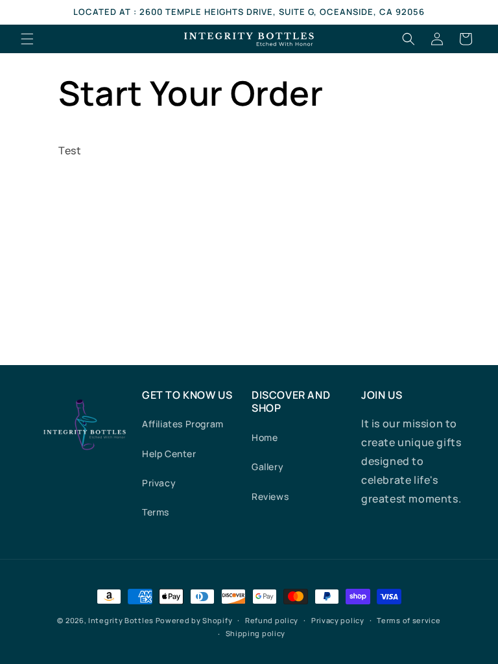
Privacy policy (337, 620)
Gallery (267, 466)
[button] (27, 39)
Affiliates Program (183, 424)
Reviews (270, 496)
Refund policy (271, 620)
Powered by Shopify (194, 620)
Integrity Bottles (121, 620)
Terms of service (408, 620)
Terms (155, 512)
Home (265, 437)
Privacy (159, 483)
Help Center (169, 453)
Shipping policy (256, 633)
